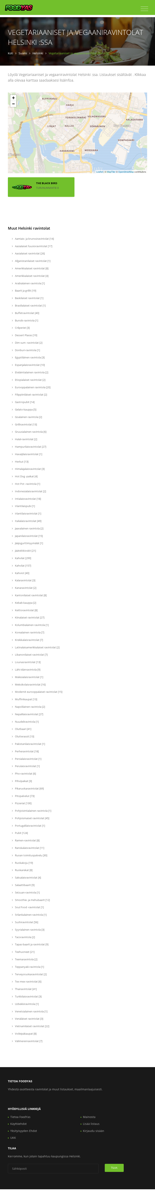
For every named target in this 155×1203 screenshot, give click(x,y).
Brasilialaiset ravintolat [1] (30, 305)
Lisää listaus (91, 1124)
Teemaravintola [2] (25, 959)
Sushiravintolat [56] (26, 922)
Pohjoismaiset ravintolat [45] (31, 818)
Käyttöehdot (18, 1124)
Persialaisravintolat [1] (27, 759)
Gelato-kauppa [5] (25, 409)
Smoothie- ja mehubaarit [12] (32, 900)
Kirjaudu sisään (93, 1131)
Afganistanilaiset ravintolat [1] (32, 261)
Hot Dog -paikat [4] (26, 476)
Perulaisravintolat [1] (27, 766)
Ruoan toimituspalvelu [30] (30, 855)
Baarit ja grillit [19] (25, 290)
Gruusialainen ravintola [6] (30, 432)
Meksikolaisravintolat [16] (30, 684)
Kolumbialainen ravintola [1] (31, 625)
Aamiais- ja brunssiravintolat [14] (34, 238)
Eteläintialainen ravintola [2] (31, 372)
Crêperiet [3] (22, 328)
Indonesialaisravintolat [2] (30, 491)
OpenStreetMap (126, 171)
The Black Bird (46, 183)
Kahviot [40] (21, 573)
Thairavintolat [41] (25, 989)
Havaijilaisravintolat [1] (28, 454)
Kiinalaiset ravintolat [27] (29, 617)
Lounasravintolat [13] (27, 662)
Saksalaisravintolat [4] (27, 877)
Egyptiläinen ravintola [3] (29, 357)
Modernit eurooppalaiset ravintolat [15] (38, 692)
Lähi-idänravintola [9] (27, 669)
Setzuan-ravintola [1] (27, 892)
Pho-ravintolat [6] (25, 773)
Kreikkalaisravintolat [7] (28, 640)
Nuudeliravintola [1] (26, 721)
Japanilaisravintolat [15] (28, 536)
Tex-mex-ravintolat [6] (27, 981)
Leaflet (99, 171)
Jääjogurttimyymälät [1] (28, 543)
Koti (10, 53)
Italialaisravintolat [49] (27, 521)
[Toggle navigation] (144, 9)
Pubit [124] (21, 833)
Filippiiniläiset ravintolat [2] (30, 394)
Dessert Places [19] (25, 335)
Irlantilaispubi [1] (24, 506)
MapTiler (111, 171)
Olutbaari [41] (22, 729)
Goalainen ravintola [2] (28, 417)
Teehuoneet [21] (24, 952)
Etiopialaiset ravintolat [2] (29, 380)
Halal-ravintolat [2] (25, 439)
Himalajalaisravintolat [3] (29, 469)
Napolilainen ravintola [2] (29, 707)
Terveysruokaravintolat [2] (30, 974)
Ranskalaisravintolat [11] (29, 848)
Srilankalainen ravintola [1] (30, 914)
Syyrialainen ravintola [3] (29, 929)
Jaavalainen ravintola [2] (28, 528)
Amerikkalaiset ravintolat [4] (31, 276)
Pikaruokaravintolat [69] (29, 788)
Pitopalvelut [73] (24, 796)
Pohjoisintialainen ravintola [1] (32, 810)
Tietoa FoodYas (20, 1117)
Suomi (23, 53)
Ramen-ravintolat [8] (27, 840)
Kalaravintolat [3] (24, 580)
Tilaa (114, 1167)
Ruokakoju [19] (23, 863)
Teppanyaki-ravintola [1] (29, 967)
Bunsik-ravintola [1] (26, 320)
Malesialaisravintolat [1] (28, 677)
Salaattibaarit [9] (24, 885)
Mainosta (89, 1117)
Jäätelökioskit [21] (25, 550)
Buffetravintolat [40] (26, 313)
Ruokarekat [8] (23, 870)
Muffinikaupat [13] (25, 699)
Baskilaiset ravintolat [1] (28, 298)
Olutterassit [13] (24, 736)
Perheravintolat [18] (26, 751)
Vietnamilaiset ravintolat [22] (31, 1026)
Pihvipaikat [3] (23, 781)
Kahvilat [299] (22, 558)
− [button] (13, 103)
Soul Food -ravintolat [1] (29, 907)
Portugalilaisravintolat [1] (29, 825)
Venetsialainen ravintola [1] (30, 1011)
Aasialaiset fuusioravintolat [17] (33, 246)
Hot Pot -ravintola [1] (27, 484)
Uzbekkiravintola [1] (26, 1004)
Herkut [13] (21, 461)
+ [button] (13, 97)
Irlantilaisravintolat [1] (27, 513)
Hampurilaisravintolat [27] (30, 446)
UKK (13, 1138)
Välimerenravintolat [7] (28, 1041)
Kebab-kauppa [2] (25, 603)
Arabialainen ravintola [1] (29, 283)
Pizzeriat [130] (22, 803)
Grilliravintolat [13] (25, 424)
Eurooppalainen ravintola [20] (32, 387)
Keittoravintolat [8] (26, 610)
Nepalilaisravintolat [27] (28, 714)
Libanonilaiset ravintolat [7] (31, 654)
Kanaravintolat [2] (25, 588)
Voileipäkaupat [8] (25, 1033)
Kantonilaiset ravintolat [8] (30, 595)
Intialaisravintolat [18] (27, 499)
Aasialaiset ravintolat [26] (29, 253)
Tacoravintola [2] (24, 937)
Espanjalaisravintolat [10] (29, 365)
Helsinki (37, 53)
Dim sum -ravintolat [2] (28, 342)
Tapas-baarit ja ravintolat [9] (31, 944)
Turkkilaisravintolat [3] (28, 996)
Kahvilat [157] (22, 565)
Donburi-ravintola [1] (27, 350)
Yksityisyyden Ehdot (23, 1131)
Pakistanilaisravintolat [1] (29, 744)
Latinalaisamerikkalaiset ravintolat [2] (37, 647)
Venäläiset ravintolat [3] (28, 1018)
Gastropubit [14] (24, 402)
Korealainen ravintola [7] (29, 632)
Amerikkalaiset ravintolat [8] (31, 268)
